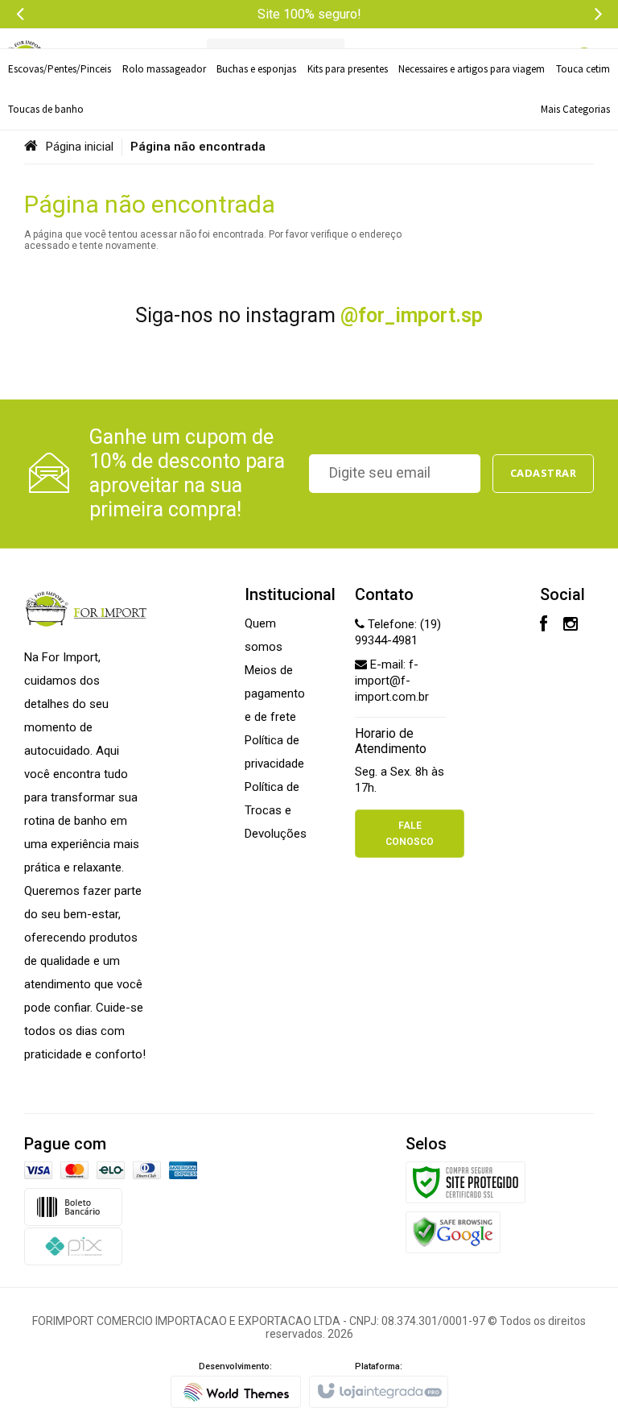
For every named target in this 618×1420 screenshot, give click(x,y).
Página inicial (79, 146)
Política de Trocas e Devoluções (276, 810)
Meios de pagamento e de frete (275, 693)
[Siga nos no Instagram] (570, 626)
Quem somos (263, 635)
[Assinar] (543, 473)
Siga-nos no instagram (309, 315)
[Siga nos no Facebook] (543, 626)
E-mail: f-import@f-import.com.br (392, 680)
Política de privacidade (274, 752)
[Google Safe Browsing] (453, 1231)
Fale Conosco (409, 833)
